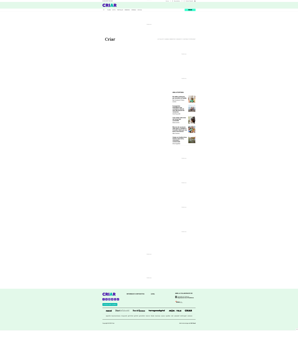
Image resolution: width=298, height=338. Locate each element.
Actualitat (161, 39)
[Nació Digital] (117, 5)
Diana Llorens (176, 122)
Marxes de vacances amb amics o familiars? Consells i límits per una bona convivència (180, 129)
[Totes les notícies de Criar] (109, 5)
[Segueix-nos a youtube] (115, 300)
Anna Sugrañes (176, 143)
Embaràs (127, 10)
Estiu (114, 10)
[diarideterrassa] (139, 311)
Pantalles (120, 10)
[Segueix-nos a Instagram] (109, 300)
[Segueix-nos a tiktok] (118, 300)
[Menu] (103, 10)
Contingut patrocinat (189, 39)
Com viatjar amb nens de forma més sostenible (179, 119)
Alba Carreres (176, 133)
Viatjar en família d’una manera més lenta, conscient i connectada (180, 139)
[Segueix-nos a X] (106, 300)
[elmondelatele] (174, 311)
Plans (109, 10)
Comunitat (179, 39)
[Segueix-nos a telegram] (112, 300)
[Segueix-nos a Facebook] (103, 300)
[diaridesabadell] (122, 311)
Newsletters (177, 1)
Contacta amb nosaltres (110, 304)
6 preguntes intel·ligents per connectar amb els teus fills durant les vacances (178, 109)
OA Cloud (193, 323)
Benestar (172, 39)
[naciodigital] (109, 311)
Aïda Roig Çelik (176, 113)
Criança (133, 10)
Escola (140, 10)
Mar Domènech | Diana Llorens (178, 100)
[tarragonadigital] (157, 311)
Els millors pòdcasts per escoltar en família (179, 97)
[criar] (188, 311)
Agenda (167, 39)
